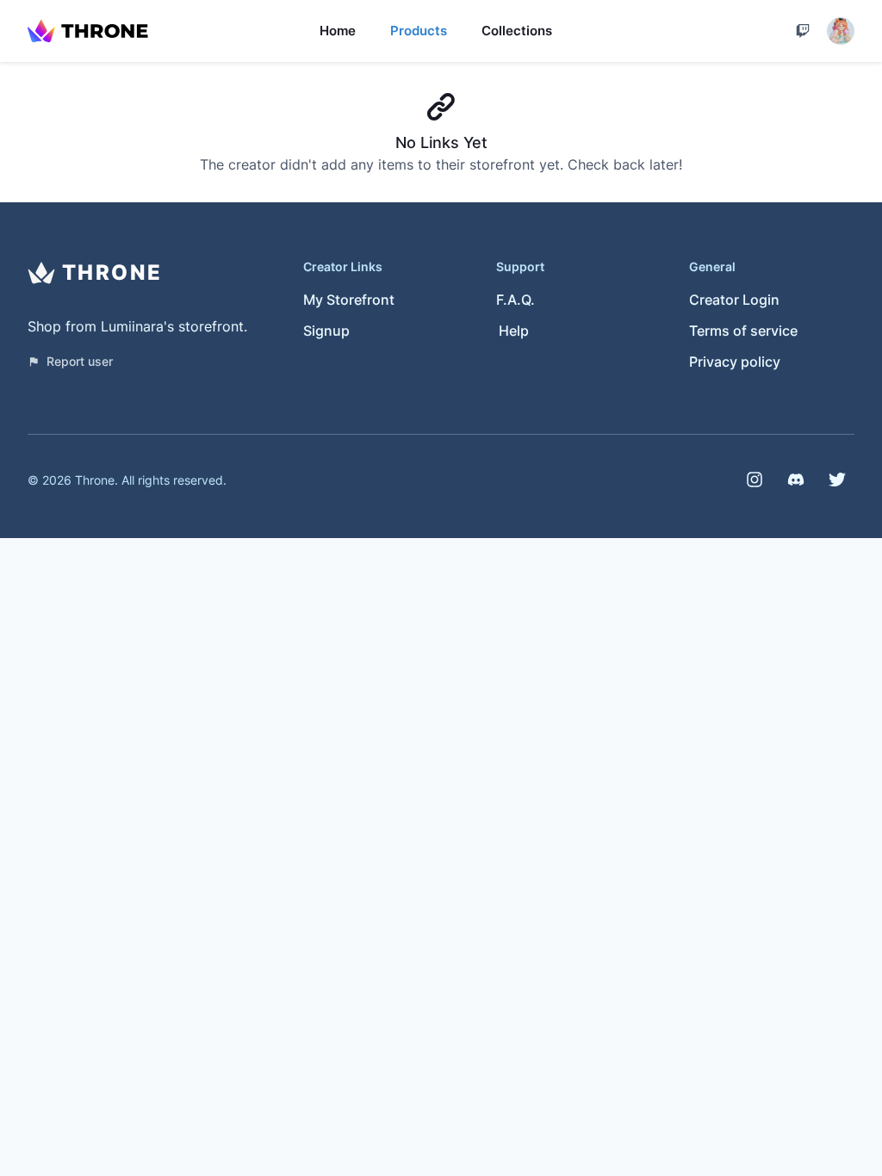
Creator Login (734, 299)
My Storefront (348, 299)
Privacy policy (734, 361)
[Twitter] (837, 479)
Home (338, 30)
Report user (80, 361)
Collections (516, 30)
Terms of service (743, 330)
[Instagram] (754, 479)
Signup (326, 330)
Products (418, 30)
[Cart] (803, 31)
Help (514, 330)
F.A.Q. (515, 299)
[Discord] (796, 479)
